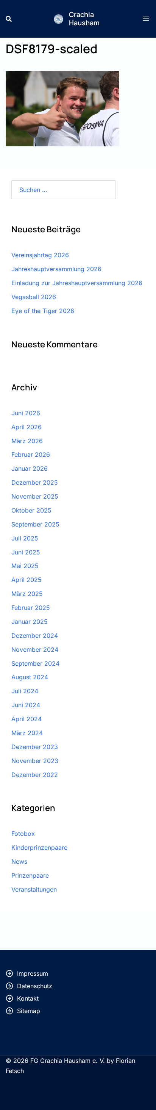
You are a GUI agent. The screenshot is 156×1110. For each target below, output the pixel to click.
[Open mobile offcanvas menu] (146, 19)
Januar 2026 (29, 468)
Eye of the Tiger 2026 (42, 311)
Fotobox (23, 833)
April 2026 (26, 427)
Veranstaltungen (34, 889)
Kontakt (28, 998)
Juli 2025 (24, 538)
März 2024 (27, 733)
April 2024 (26, 719)
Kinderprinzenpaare (39, 847)
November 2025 (34, 496)
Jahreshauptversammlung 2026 (56, 269)
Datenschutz (34, 986)
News (19, 861)
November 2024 (34, 649)
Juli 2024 (24, 691)
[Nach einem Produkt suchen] (9, 19)
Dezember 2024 (34, 635)
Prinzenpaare (30, 875)
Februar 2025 (30, 607)
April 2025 (26, 579)
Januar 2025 (29, 621)
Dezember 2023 (34, 747)
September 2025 (35, 524)
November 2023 (34, 761)
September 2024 (35, 663)
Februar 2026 (30, 454)
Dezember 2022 (34, 774)
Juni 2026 (25, 413)
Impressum (32, 973)
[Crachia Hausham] (58, 19)
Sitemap (28, 1011)
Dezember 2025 (34, 482)
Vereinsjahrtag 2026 (40, 255)
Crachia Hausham (84, 18)
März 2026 (27, 441)
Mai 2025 (25, 566)
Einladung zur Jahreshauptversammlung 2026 (76, 283)
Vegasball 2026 (33, 297)
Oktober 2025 (31, 510)
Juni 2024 (25, 705)
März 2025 (27, 593)
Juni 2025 (25, 552)
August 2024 (29, 677)
